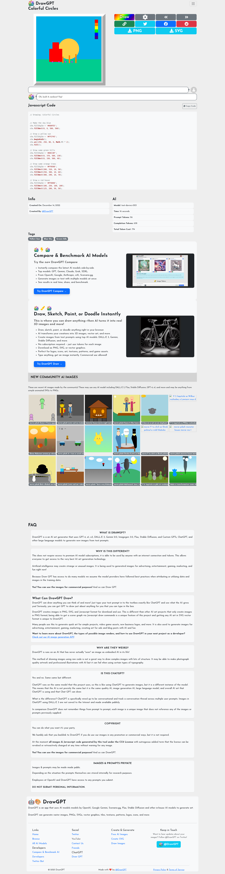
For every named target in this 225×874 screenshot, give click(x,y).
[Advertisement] (155, 53)
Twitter (75, 834)
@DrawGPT (47, 211)
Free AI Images (119, 834)
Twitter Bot (38, 861)
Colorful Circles (43, 9)
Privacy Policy (159, 870)
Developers (38, 857)
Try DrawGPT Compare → (52, 291)
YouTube (76, 839)
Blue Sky (48, 239)
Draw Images (118, 843)
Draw (124, 17)
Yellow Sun (34, 239)
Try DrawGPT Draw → (49, 364)
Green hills (61, 239)
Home (35, 834)
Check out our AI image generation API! (53, 637)
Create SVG (117, 839)
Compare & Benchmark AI (45, 852)
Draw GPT (77, 857)
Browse (36, 839)
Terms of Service (176, 870)
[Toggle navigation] (193, 3)
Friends (75, 848)
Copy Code (190, 106)
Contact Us (77, 843)
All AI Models (39, 843)
